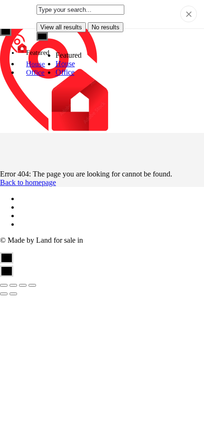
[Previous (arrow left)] (4, 293)
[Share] (13, 285)
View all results (61, 27)
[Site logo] (19, 44)
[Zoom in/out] (32, 285)
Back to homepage (28, 182)
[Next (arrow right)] (13, 293)
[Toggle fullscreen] (23, 285)
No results (106, 27)
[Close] (188, 14)
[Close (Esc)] (4, 285)
